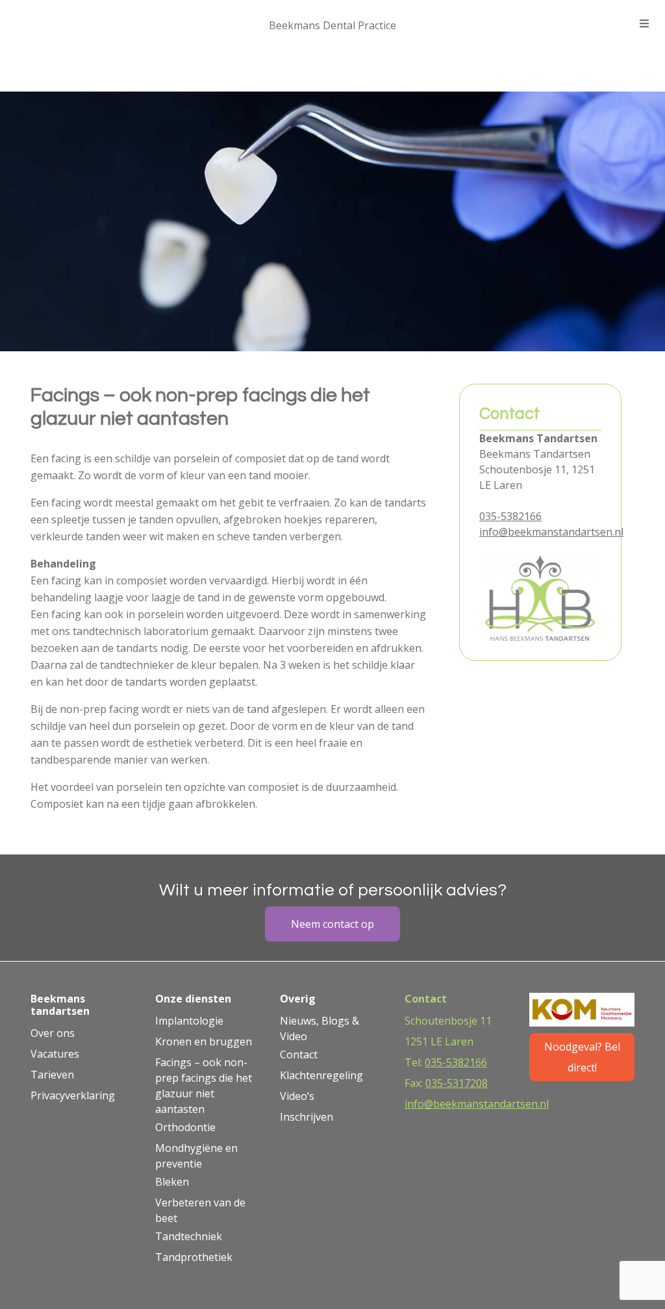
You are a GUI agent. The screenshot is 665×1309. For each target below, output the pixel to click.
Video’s (297, 1096)
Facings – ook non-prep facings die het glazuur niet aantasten (203, 1085)
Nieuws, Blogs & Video (319, 1028)
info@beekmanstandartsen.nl (551, 532)
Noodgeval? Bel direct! (582, 1057)
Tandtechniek (188, 1236)
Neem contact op (332, 924)
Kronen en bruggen (203, 1041)
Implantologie (189, 1021)
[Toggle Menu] (644, 24)
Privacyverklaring (73, 1095)
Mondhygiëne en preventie (196, 1156)
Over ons (53, 1033)
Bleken (172, 1182)
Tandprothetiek (193, 1257)
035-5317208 (456, 1083)
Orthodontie (185, 1127)
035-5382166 (510, 516)
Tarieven (52, 1074)
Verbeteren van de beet (200, 1210)
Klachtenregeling (321, 1075)
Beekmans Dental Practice (332, 25)
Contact (299, 1054)
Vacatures (55, 1054)
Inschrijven (306, 1117)
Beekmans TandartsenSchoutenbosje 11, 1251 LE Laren (537, 469)
